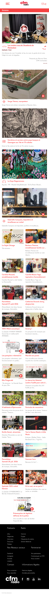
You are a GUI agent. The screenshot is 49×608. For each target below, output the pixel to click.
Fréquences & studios (27, 539)
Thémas (9, 544)
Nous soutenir (35, 558)
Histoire (23, 534)
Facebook (10, 553)
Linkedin (9, 561)
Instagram (10, 556)
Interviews (10, 539)
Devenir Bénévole (26, 541)
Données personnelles (28, 573)
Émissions (5, 10)
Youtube (9, 558)
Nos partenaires (36, 553)
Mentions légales (27, 570)
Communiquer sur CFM (37, 556)
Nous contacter (12, 570)
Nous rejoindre (11, 573)
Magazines (10, 536)
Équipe (23, 536)
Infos (8, 534)
